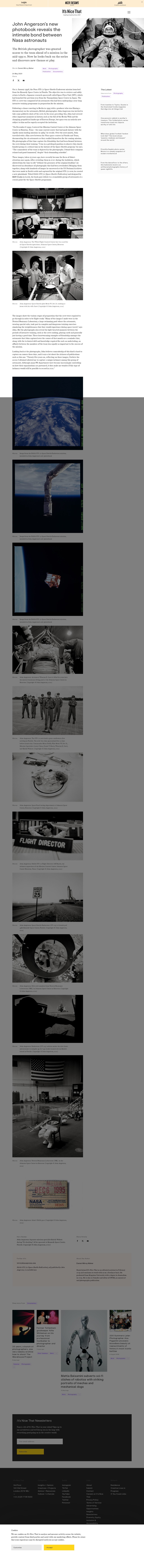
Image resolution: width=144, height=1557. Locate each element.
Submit (89, 1488)
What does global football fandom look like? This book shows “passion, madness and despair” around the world (114, 137)
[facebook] (13, 80)
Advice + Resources (46, 1491)
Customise (18, 1547)
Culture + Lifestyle (46, 1494)
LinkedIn (65, 1491)
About (89, 1485)
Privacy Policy (92, 1500)
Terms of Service (93, 1503)
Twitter (65, 1500)
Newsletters (91, 1514)
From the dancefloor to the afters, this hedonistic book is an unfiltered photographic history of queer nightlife (114, 166)
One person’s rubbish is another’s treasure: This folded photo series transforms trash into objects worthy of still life (114, 121)
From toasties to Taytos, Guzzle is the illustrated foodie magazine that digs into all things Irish (114, 107)
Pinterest (66, 1503)
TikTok (65, 1488)
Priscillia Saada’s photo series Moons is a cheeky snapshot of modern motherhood (113, 151)
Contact (90, 1491)
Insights (89, 1511)
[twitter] (18, 80)
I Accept (49, 1547)
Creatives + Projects (47, 1488)
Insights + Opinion (45, 1485)
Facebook (66, 1497)
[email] (24, 80)
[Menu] (129, 12)
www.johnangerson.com (26, 1263)
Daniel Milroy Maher (26, 68)
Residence (115, 1485)
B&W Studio (17, 177)
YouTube (66, 1494)
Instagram (66, 1485)
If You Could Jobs (118, 1494)
